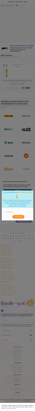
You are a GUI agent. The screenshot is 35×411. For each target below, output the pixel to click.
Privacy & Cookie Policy (10, 408)
